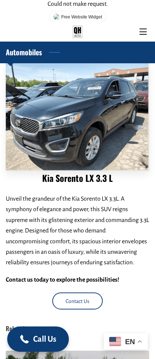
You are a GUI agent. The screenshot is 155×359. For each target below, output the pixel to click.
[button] (38, 339)
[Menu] (143, 32)
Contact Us (78, 301)
